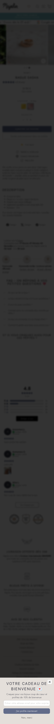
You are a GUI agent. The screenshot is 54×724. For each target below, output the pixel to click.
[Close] (50, 682)
